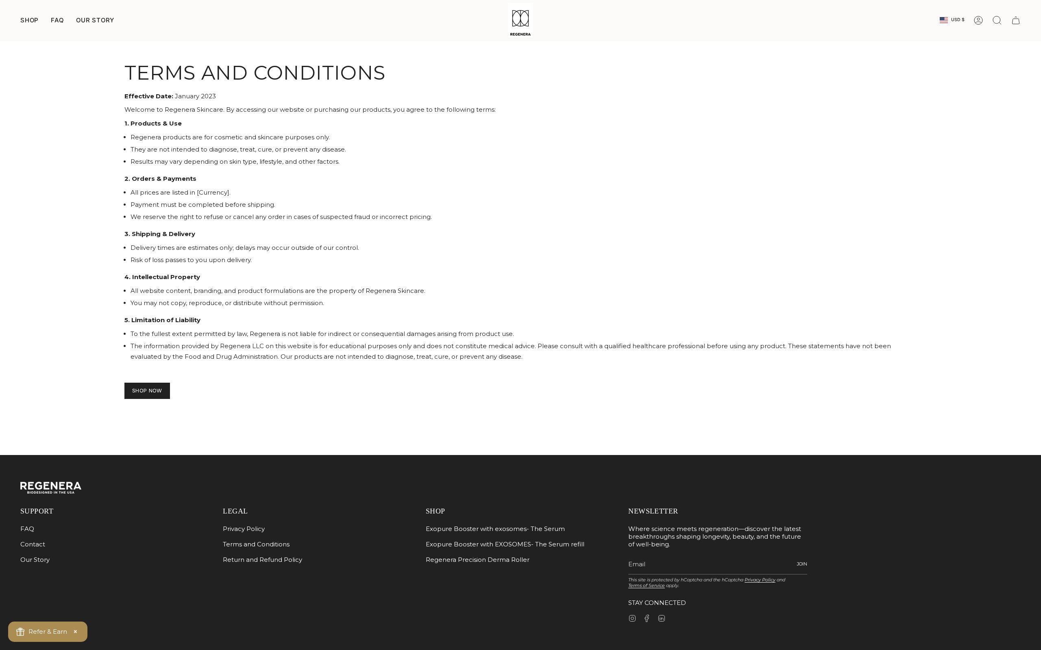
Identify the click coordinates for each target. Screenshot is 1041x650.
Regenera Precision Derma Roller (477, 559)
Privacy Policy (244, 529)
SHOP (29, 20)
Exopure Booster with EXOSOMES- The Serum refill (505, 544)
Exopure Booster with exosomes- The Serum (495, 529)
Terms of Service (646, 585)
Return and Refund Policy (262, 559)
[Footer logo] (50, 488)
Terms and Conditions (256, 544)
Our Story (35, 559)
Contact (32, 544)
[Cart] (1015, 20)
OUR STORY (95, 20)
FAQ (57, 20)
